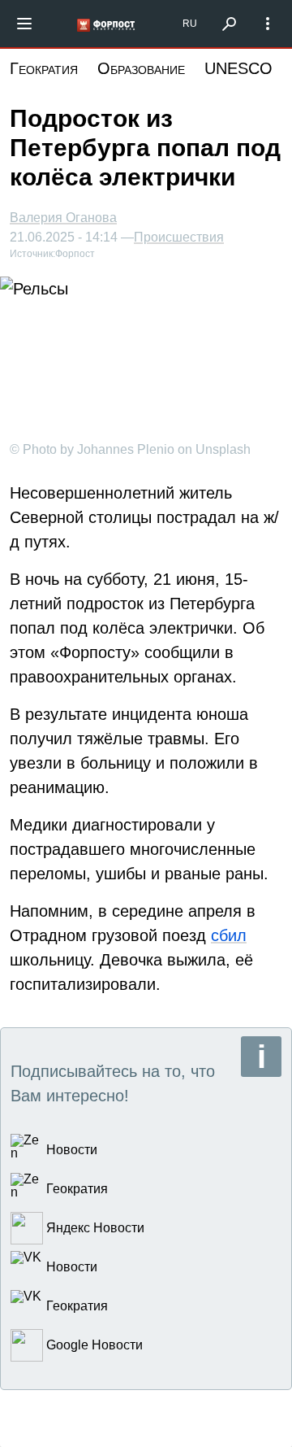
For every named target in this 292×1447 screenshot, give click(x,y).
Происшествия (179, 237)
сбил (229, 935)
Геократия (44, 68)
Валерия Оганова (63, 217)
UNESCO (238, 68)
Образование (141, 68)
